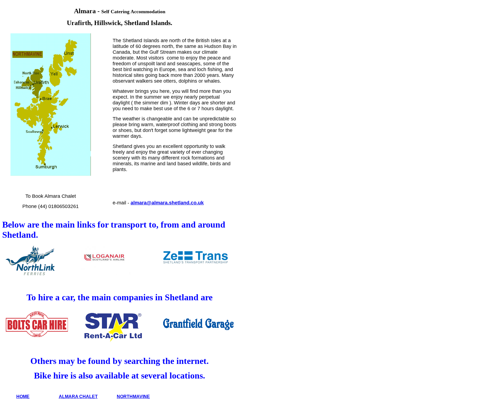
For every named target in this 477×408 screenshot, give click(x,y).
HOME (23, 396)
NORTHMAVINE (133, 396)
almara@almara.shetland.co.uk (167, 203)
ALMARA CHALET (78, 396)
